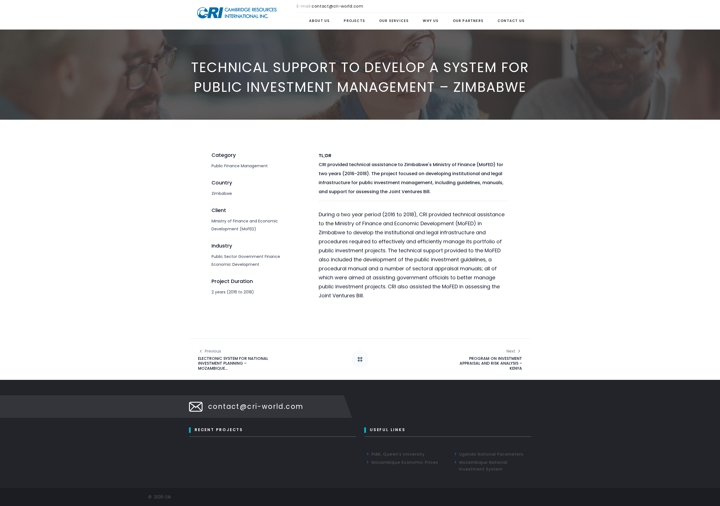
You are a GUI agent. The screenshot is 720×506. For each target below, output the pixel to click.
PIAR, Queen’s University (398, 454)
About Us (319, 21)
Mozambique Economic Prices (405, 462)
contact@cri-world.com (255, 406)
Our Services (394, 21)
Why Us (430, 21)
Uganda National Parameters (491, 454)
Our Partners (468, 21)
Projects (354, 21)
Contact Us (511, 21)
